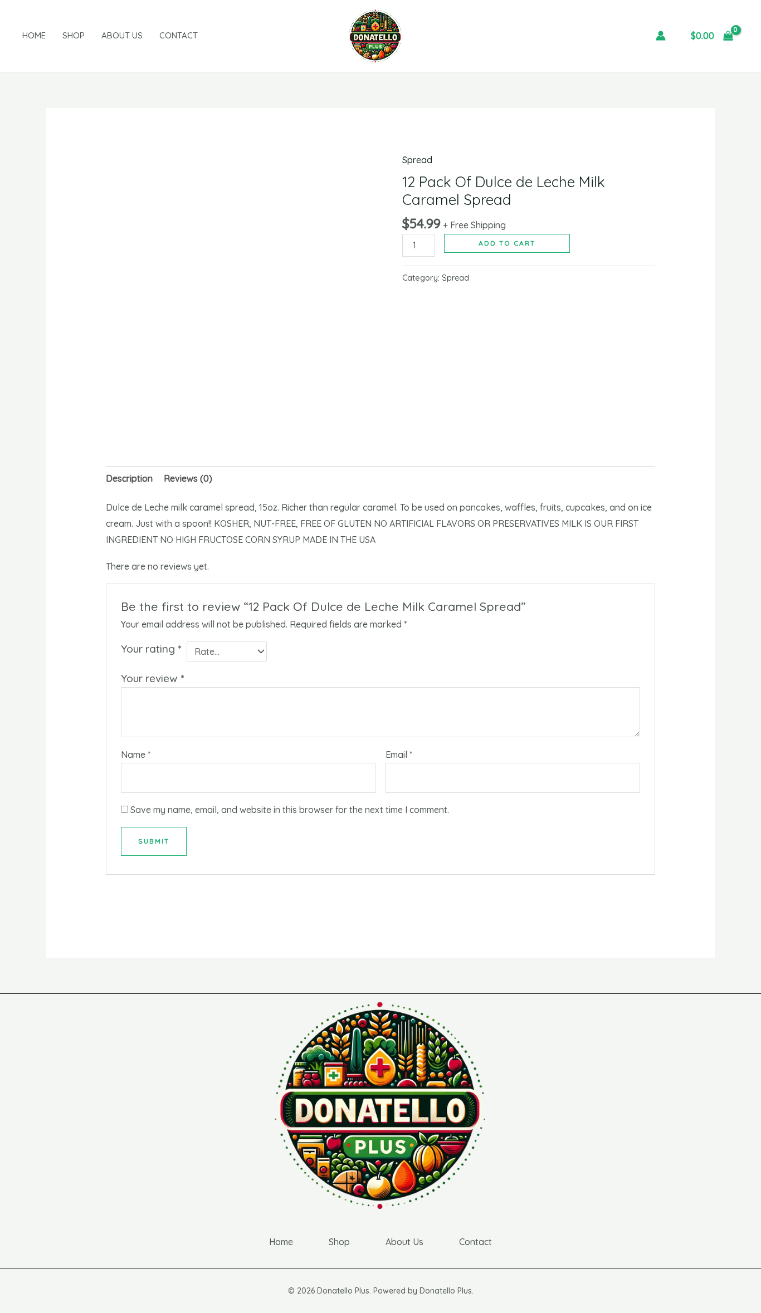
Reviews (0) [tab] (188, 478)
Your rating (151, 648)
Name (135, 754)
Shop (73, 35)
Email (399, 754)
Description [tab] (129, 478)
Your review (152, 678)
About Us (122, 35)
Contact (178, 35)
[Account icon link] (661, 36)
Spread (417, 159)
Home (34, 35)
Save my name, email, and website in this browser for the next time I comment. (289, 809)
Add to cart (507, 243)
